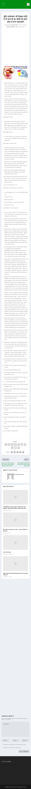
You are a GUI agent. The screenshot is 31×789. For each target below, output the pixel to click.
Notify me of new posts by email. (12, 747)
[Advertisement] (15, 47)
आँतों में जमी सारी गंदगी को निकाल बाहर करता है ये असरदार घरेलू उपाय (15, 574)
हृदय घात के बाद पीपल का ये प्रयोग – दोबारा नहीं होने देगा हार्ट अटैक (15, 530)
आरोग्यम (8, 26)
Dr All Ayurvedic (14, 25)
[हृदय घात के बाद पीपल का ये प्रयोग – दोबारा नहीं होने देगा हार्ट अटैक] (15, 519)
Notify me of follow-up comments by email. (14, 744)
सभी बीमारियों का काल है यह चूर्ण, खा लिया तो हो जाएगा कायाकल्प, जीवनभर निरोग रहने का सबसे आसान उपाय (14, 507)
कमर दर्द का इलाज (7, 552)
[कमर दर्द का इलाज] (15, 542)
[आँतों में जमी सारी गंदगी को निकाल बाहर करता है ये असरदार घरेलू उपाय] (15, 563)
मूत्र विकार (12, 26)
